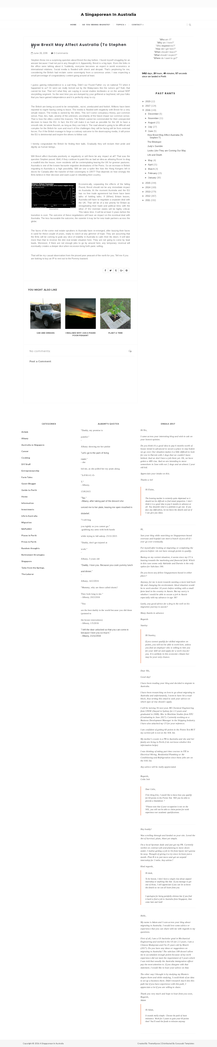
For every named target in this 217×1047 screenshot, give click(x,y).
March (151, 169)
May (150, 160)
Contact (137, 25)
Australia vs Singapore (32, 445)
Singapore (26, 561)
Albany (24, 438)
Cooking (25, 457)
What (157, 55)
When (157, 52)
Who (162, 39)
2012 (148, 196)
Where (157, 58)
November (153, 118)
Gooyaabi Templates (184, 1043)
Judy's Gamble (155, 146)
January (152, 177)
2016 (148, 110)
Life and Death (154, 155)
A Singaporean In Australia (108, 14)
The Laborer (27, 574)
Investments (27, 509)
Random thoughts (30, 548)
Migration (26, 522)
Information (27, 503)
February (153, 173)
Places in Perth (29, 535)
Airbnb (24, 432)
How (158, 49)
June (151, 131)
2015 (148, 183)
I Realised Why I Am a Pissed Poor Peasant (80, 334)
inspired (165, 45)
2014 (148, 187)
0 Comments (61, 53)
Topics (120, 25)
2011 (148, 200)
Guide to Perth (29, 490)
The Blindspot (154, 142)
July (150, 127)
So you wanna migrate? (96, 25)
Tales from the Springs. (33, 567)
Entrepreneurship (30, 470)
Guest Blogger (28, 483)
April (150, 164)
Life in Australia (29, 516)
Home (73, 25)
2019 (148, 101)
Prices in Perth (28, 541)
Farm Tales (26, 477)
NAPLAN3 (26, 529)
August (152, 122)
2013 (148, 191)
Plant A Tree (115, 333)
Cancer (25, 451)
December (153, 114)
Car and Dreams (45, 333)
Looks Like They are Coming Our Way (166, 150)
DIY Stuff (26, 464)
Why (160, 42)
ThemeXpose (154, 1043)
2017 (148, 106)
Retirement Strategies (33, 554)
